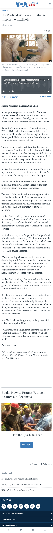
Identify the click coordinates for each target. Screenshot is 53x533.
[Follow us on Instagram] (21, 506)
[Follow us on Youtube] (15, 506)
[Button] (48, 30)
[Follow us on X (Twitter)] (9, 506)
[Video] (20, 530)
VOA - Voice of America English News (22, 83)
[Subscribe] (38, 506)
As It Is (4, 11)
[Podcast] (32, 506)
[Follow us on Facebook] (3, 506)
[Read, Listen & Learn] (8, 530)
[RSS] (26, 506)
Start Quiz (26, 445)
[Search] (44, 530)
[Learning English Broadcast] (32, 530)
